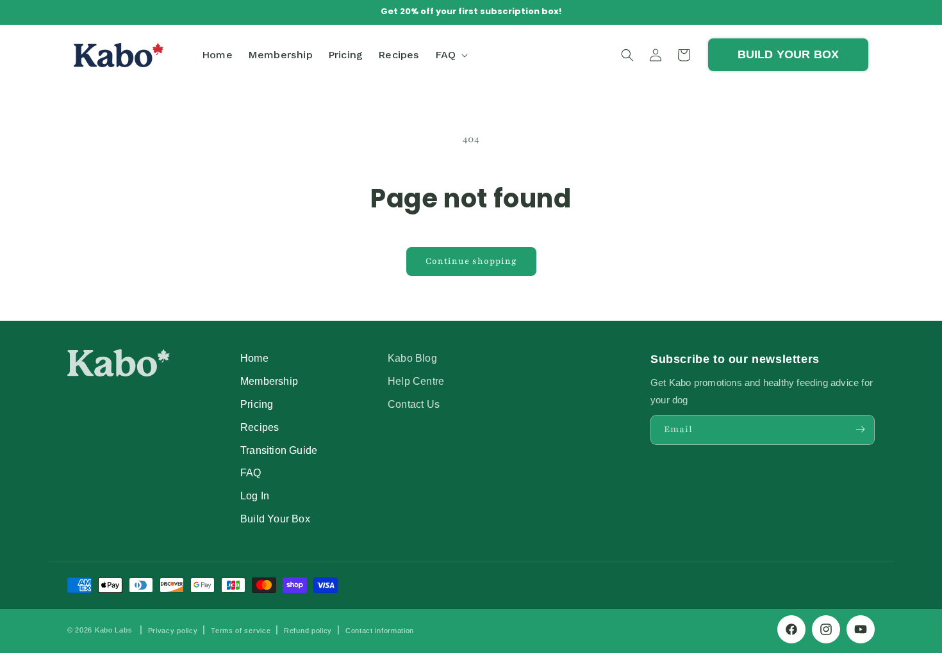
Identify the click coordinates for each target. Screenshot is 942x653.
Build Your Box (275, 518)
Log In (254, 495)
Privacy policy (173, 630)
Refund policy (308, 630)
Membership (269, 380)
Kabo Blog (412, 358)
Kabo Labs (113, 630)
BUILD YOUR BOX (788, 54)
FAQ (250, 472)
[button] (450, 54)
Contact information (379, 630)
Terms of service (240, 630)
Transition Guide (278, 449)
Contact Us (414, 403)
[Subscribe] (860, 429)
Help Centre (416, 380)
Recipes (259, 426)
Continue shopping (471, 261)
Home (254, 358)
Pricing (256, 403)
